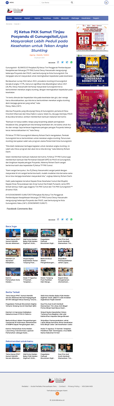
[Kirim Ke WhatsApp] (71, 62)
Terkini (46, 55)
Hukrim (37, 18)
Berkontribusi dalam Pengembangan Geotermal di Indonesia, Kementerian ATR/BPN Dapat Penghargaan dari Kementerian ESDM (48, 261)
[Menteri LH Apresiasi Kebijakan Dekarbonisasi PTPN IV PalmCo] (13, 252)
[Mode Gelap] (106, 2)
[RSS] (57, 394)
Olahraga (75, 18)
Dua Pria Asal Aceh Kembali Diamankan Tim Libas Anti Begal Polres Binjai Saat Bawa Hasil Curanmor (65, 241)
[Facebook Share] (58, 62)
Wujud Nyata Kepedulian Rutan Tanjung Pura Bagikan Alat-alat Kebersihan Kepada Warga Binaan (30, 261)
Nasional (18, 18)
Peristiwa (47, 18)
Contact (62, 386)
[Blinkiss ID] (15, 10)
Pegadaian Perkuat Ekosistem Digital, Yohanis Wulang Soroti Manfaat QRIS (48, 241)
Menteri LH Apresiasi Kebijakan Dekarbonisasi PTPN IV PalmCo (12, 261)
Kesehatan (86, 18)
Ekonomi (65, 18)
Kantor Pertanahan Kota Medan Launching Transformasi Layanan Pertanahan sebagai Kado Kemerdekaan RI (13, 280)
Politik (56, 18)
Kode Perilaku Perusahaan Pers (44, 386)
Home (9, 18)
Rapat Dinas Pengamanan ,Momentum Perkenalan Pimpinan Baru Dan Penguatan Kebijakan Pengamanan (64, 280)
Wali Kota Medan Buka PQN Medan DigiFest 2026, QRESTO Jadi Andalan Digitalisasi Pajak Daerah (30, 241)
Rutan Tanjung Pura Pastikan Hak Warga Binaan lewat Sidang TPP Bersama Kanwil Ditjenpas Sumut (47, 280)
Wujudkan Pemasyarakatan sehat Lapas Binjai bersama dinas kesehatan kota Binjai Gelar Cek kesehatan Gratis (65, 261)
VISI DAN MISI (87, 386)
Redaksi (25, 386)
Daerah (27, 18)
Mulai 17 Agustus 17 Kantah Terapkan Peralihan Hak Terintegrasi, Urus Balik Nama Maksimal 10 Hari (30, 280)
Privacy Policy (73, 386)
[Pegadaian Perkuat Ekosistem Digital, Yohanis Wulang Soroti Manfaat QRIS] (48, 233)
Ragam (96, 18)
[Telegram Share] (67, 62)
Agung (32, 55)
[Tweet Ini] (62, 62)
